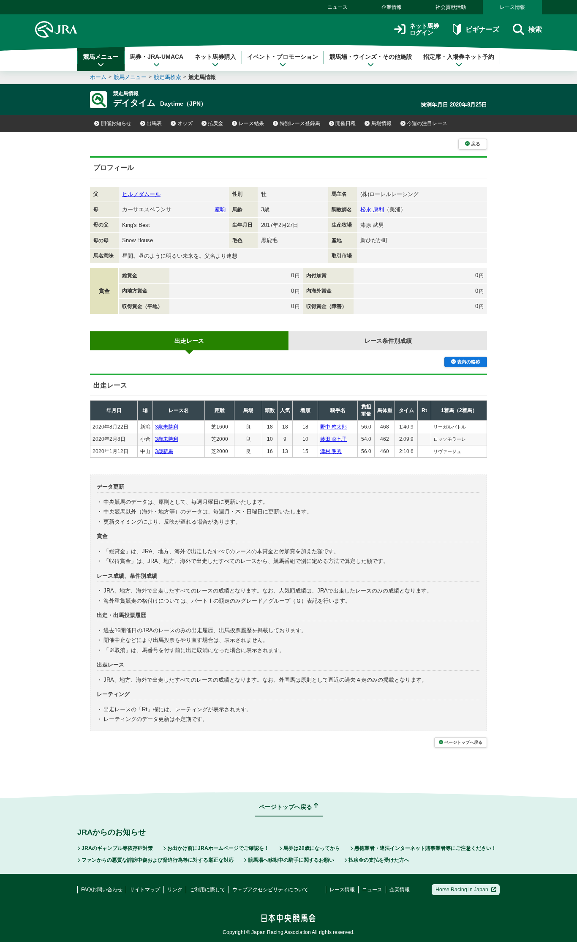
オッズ (185, 123)
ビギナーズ (482, 29)
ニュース (337, 7)
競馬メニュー (101, 56)
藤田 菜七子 (333, 439)
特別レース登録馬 (300, 123)
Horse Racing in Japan (461, 890)
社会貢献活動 (450, 7)
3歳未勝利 (166, 427)
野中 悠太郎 (333, 427)
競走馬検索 (167, 77)
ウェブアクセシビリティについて (270, 890)
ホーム (98, 77)
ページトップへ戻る (463, 742)
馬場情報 (381, 123)
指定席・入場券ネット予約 (458, 56)
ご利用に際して (207, 890)
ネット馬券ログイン (424, 29)
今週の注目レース (427, 123)
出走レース (189, 340)
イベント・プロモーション (282, 56)
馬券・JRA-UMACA (156, 56)
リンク (174, 890)
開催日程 (345, 123)
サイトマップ (145, 890)
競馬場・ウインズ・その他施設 (370, 56)
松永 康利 (372, 209)
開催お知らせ (116, 123)
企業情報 (391, 7)
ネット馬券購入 (215, 56)
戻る (475, 143)
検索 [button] (535, 29)
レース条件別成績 (388, 340)
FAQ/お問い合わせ (101, 890)
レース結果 (251, 123)
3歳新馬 (164, 451)
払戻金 (215, 123)
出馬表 (154, 123)
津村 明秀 (331, 451)
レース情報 (512, 7)
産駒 (220, 209)
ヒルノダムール (141, 194)
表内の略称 (468, 361)
